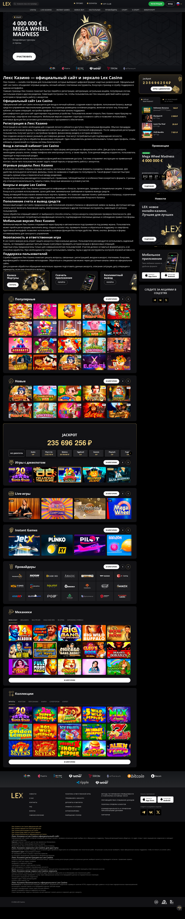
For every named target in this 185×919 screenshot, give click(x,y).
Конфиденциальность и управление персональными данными (116, 809)
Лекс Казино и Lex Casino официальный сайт (27, 826)
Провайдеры (111, 10)
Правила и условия (73, 807)
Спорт (124, 10)
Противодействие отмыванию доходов (117, 800)
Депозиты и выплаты (74, 802)
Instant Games (63, 10)
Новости (32, 794)
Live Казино (46, 10)
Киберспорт (149, 10)
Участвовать (24, 56)
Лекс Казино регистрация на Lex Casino (25, 830)
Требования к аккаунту (74, 798)
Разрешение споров (73, 815)
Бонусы (32, 811)
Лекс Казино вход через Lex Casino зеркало (26, 832)
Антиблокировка (72, 811)
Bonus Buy (79, 10)
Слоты (33, 10)
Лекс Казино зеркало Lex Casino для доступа (26, 828)
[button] (136, 280)
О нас (31, 798)
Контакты (33, 802)
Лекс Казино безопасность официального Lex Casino (29, 834)
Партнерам (105, 815)
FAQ (30, 807)
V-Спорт (135, 10)
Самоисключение (36, 815)
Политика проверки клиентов (113, 804)
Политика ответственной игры (78, 794)
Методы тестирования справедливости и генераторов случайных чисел (117, 795)
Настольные (94, 10)
